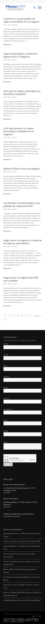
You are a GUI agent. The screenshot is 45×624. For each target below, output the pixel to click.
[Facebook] (36, 616)
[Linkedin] (33, 616)
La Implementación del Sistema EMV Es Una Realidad (22, 600)
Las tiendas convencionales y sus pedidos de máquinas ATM (21, 204)
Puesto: (5, 387)
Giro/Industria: (7, 409)
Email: (5, 366)
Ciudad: (5, 420)
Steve (15, 25)
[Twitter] (40, 616)
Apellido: (6, 355)
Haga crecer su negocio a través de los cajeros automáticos (22, 242)
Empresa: (6, 398)
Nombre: (6, 344)
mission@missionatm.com (12, 516)
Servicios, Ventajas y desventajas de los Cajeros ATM (21, 541)
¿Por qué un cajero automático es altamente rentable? (21, 93)
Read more (7, 44)
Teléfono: (6, 377)
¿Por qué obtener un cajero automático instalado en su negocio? (18, 131)
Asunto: (5, 442)
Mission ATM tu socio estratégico (21, 168)
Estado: (5, 431)
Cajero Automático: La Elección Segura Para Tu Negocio (20, 55)
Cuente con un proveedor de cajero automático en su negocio (21, 20)
